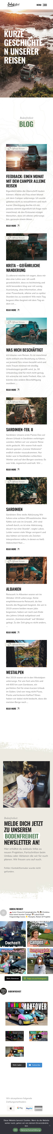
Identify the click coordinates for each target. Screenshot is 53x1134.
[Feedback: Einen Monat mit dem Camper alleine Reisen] (26, 157)
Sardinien (14, 509)
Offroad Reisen (18, 148)
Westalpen (15, 672)
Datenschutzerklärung (30, 1130)
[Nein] (49, 1125)
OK (15, 1130)
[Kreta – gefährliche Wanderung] (26, 246)
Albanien (13, 589)
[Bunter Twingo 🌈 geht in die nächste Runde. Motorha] (13, 961)
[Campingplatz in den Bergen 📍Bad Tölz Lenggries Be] (40, 961)
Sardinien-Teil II (19, 429)
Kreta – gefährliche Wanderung (23, 267)
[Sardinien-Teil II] (26, 411)
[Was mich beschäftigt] (26, 331)
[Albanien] (26, 570)
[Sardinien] (26, 490)
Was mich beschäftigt (24, 350)
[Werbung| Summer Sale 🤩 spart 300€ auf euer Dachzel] (13, 934)
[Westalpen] (26, 653)
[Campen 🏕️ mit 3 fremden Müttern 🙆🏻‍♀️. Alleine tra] (40, 934)
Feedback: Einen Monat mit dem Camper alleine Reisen (25, 181)
